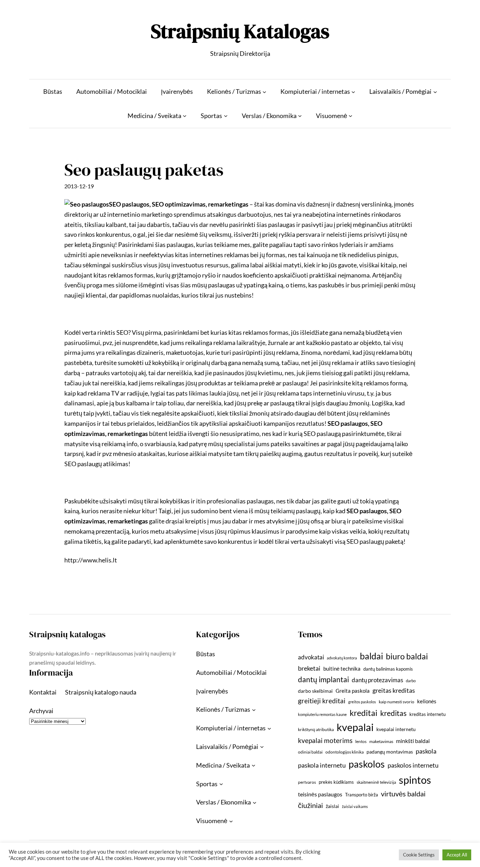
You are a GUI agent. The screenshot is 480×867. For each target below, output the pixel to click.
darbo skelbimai (315, 691)
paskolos (367, 764)
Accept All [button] (457, 855)
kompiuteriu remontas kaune (322, 714)
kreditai (363, 713)
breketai (309, 668)
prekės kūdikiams (336, 782)
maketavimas (381, 741)
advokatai (311, 657)
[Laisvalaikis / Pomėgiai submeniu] (435, 91)
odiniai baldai (310, 752)
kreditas (393, 713)
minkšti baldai (413, 740)
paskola (426, 751)
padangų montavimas (390, 752)
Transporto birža (361, 794)
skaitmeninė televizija (376, 782)
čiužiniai (310, 805)
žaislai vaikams (355, 806)
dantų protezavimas (377, 680)
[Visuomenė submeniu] (350, 116)
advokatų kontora (342, 658)
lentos (361, 741)
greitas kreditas (393, 690)
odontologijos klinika (344, 752)
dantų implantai (323, 679)
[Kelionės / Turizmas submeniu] (264, 91)
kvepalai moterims (325, 740)
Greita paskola (353, 690)
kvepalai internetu (396, 729)
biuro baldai (407, 656)
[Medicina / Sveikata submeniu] (185, 116)
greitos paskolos (362, 701)
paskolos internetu (413, 765)
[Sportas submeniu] (226, 116)
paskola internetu (322, 765)
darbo (411, 680)
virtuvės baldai (403, 793)
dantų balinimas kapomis (388, 669)
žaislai (332, 806)
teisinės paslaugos (320, 794)
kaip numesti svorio (396, 701)
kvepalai (355, 727)
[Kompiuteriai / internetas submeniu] (353, 91)
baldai (371, 656)
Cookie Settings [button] (419, 855)
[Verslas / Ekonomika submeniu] (300, 116)
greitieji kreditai (321, 701)
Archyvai (41, 711)
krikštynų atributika (316, 729)
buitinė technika (342, 668)
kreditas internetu (427, 714)
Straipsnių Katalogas (240, 31)
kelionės (426, 701)
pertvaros (307, 782)
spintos (415, 780)
